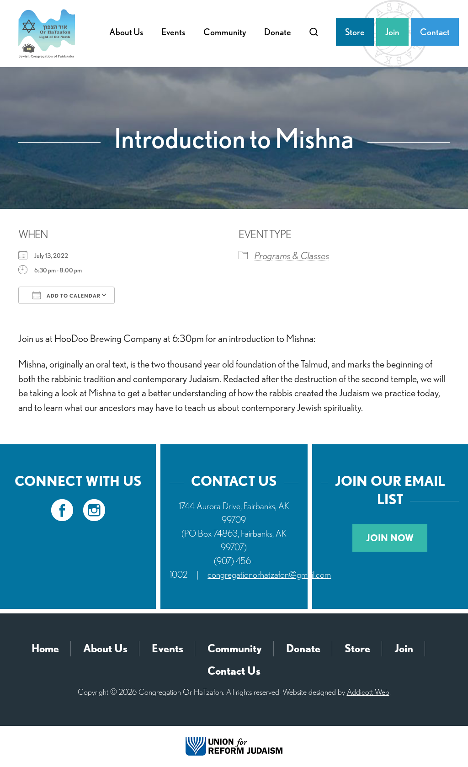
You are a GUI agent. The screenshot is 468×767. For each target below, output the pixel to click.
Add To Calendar (73, 296)
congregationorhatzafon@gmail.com (269, 574)
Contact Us (234, 670)
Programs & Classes (292, 255)
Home (45, 648)
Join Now (390, 538)
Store (355, 32)
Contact (435, 32)
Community (224, 32)
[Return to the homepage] (46, 33)
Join (392, 32)
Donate (277, 32)
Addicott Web (368, 692)
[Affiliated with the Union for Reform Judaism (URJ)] (234, 745)
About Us (126, 32)
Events (173, 32)
